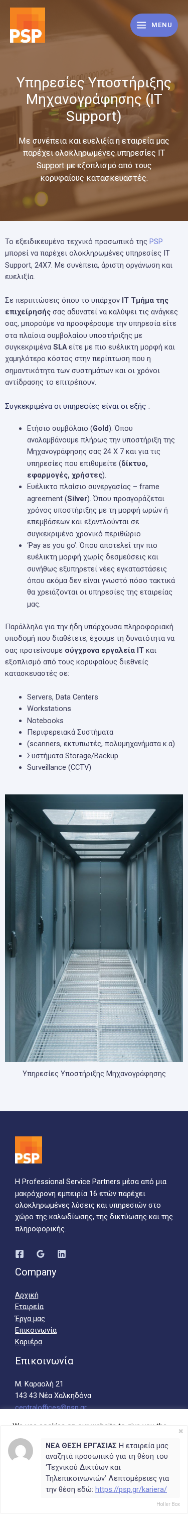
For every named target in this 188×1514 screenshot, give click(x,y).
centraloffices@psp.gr (51, 1407)
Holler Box (168, 1504)
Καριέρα (28, 1341)
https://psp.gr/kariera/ (131, 1489)
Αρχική (27, 1295)
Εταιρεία (29, 1306)
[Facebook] (19, 1253)
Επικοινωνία (36, 1330)
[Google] (40, 1253)
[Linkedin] (61, 1253)
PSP (156, 241)
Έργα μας (30, 1318)
